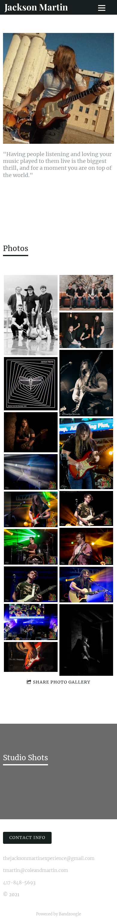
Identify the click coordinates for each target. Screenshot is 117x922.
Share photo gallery (61, 682)
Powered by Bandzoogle (58, 914)
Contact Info (27, 837)
